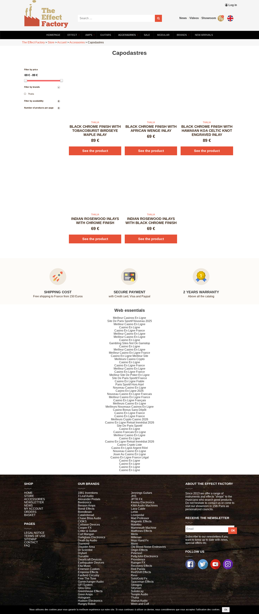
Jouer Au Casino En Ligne (129, 454)
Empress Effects (88, 572)
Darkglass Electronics (91, 537)
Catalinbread (86, 515)
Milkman (136, 537)
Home (28, 492)
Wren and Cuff (140, 603)
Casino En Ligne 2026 (130, 390)
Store (29, 496)
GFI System (85, 584)
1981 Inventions (88, 492)
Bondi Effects (86, 508)
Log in (232, 5)
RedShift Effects (141, 572)
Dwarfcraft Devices (89, 559)
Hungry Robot (86, 603)
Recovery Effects (141, 565)
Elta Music (84, 565)
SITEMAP (30, 539)
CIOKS (82, 521)
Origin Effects (139, 549)
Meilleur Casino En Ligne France (129, 352)
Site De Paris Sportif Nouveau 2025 (129, 321)
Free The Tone (87, 578)
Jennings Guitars (141, 492)
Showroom (208, 18)
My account (33, 508)
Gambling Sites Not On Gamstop (129, 343)
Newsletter (34, 502)
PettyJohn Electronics (144, 556)
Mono (134, 543)
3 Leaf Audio (86, 496)
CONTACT (31, 542)
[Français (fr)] (231, 10)
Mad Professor (140, 518)
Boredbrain (85, 511)
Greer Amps (85, 594)
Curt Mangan (86, 534)
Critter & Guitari (87, 530)
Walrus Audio (139, 600)
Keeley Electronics (142, 502)
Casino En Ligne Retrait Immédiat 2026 (129, 422)
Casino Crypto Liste (129, 444)
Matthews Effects (141, 530)
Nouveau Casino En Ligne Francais (129, 393)
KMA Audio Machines (144, 505)
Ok (225, 609)
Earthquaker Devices (91, 562)
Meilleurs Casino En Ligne (129, 403)
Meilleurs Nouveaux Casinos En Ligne (130, 406)
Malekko (136, 524)
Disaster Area (86, 546)
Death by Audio (87, 540)
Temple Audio (139, 594)
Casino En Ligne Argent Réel (129, 447)
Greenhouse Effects (90, 591)
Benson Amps (86, 505)
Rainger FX (138, 562)
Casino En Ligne (129, 327)
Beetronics (84, 502)
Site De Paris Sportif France (129, 378)
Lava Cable (138, 508)
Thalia (135, 597)
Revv (134, 575)
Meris (134, 534)
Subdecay (137, 591)
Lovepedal (137, 515)
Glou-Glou (84, 588)
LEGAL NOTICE (34, 532)
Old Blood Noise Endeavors (148, 546)
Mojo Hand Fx (140, 540)
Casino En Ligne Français (129, 400)
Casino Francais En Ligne (129, 432)
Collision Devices (89, 524)
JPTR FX (137, 499)
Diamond (83, 543)
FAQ (27, 545)
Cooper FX (85, 527)
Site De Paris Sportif (129, 425)
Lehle (134, 511)
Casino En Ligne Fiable (129, 381)
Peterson (136, 553)
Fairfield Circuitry (88, 575)
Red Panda (138, 568)
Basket (30, 515)
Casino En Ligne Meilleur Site (129, 355)
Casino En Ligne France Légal (129, 457)
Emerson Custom (89, 568)
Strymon (136, 588)
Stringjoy (136, 584)
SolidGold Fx (139, 578)
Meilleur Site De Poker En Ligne (129, 374)
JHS (133, 496)
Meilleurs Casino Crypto (130, 359)
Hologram (84, 597)
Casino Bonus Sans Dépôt (129, 409)
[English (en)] (231, 17)
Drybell (82, 553)
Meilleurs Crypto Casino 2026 (129, 419)
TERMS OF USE (34, 536)
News (183, 18)
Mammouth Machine (143, 527)
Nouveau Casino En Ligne (129, 387)
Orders (30, 511)
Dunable (83, 556)
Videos (194, 18)
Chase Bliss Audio (89, 518)
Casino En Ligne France (129, 330)
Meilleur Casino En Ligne (129, 324)
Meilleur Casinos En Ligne (129, 317)
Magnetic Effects (141, 521)
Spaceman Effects (142, 581)
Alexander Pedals (89, 499)
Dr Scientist (85, 549)
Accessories (34, 499)
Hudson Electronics (90, 600)
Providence (138, 559)
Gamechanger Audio (91, 581)
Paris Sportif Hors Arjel (129, 384)
